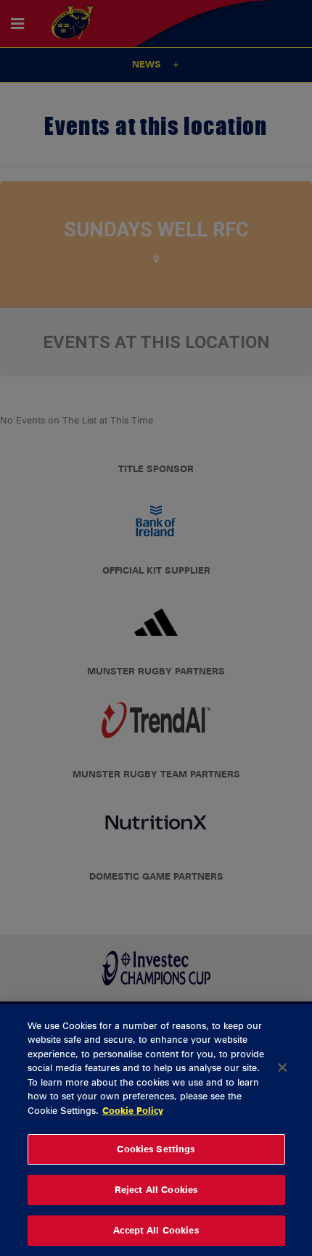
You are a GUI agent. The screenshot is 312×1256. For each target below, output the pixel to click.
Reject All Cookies (156, 1189)
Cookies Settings (155, 1148)
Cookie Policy (132, 1110)
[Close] (282, 1067)
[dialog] (156, 1130)
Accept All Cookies (155, 1230)
